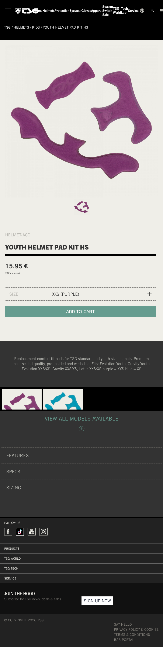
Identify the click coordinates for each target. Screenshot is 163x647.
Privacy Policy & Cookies (136, 630)
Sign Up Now (97, 600)
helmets (21, 27)
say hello (123, 624)
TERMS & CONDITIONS (132, 635)
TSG (7, 27)
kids (36, 27)
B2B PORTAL (124, 640)
